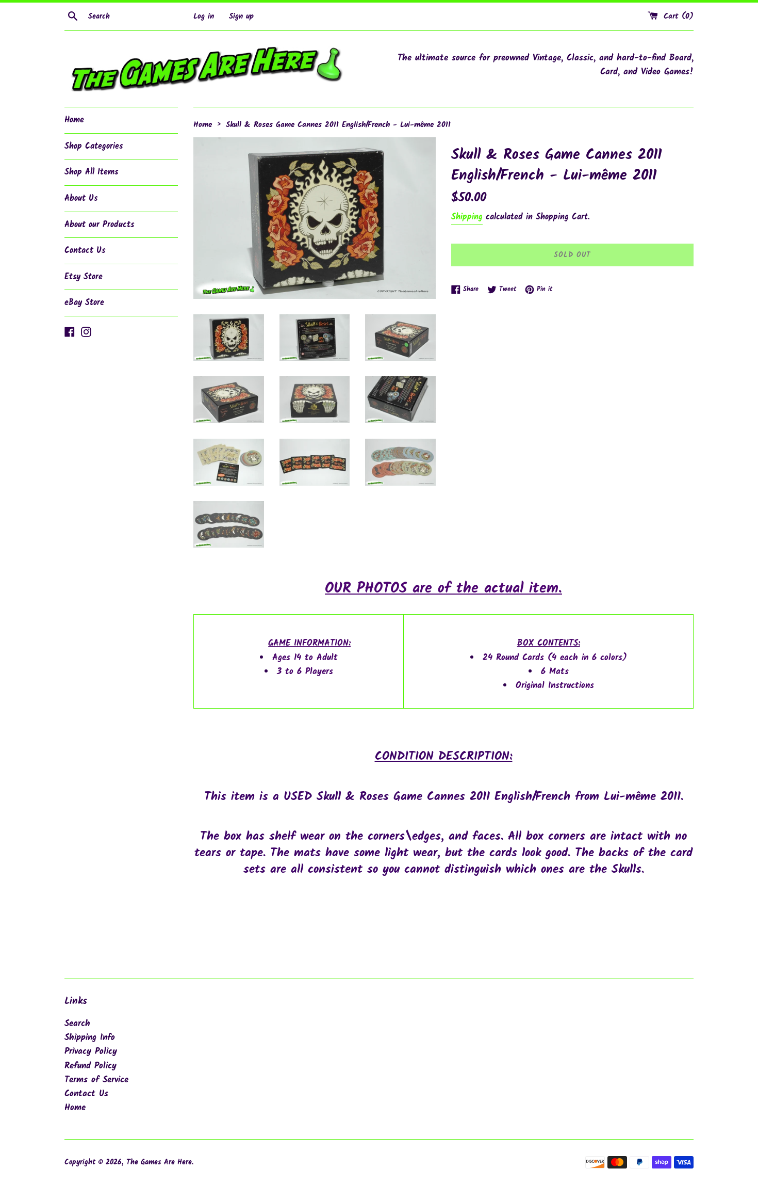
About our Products (99, 224)
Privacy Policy (90, 1052)
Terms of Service (96, 1080)
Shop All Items (91, 172)
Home (74, 120)
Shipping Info (89, 1038)
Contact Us (84, 250)
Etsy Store (83, 276)
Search (77, 1024)
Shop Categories (93, 146)
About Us (80, 198)
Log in (203, 16)
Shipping (467, 217)
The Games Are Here (159, 1162)
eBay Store (84, 302)
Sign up (241, 16)
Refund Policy (90, 1066)
